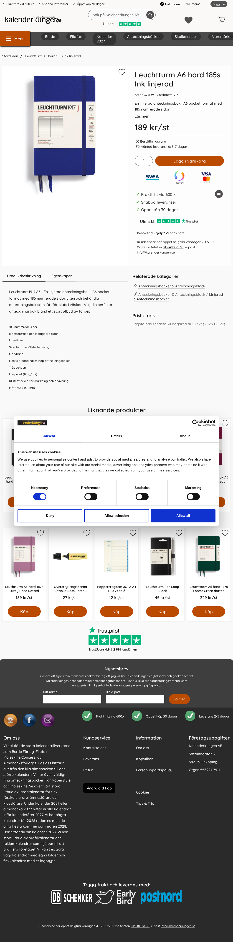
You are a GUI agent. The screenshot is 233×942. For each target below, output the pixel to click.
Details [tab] (116, 436)
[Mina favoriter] (188, 20)
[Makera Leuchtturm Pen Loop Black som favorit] (178, 533)
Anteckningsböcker (143, 36)
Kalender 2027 (104, 38)
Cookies (143, 792)
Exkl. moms (192, 4)
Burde (50, 36)
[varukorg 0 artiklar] (222, 20)
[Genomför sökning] (150, 15)
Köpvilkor (144, 759)
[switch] (90, 496)
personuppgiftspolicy (145, 685)
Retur (88, 770)
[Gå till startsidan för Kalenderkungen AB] (33, 20)
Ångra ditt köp (99, 788)
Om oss (142, 747)
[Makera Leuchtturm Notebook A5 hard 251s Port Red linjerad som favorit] (224, 424)
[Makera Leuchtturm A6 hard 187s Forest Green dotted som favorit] (224, 533)
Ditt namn (50, 692)
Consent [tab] (48, 436)
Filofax (76, 36)
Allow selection (116, 516)
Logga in (219, 4)
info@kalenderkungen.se (156, 252)
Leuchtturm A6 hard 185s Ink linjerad (52, 56)
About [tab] (185, 436)
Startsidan (10, 56)
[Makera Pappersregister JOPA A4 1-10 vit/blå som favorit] (132, 533)
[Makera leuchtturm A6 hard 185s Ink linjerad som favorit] (121, 72)
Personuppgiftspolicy (154, 770)
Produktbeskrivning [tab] (24, 276)
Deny (50, 516)
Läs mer (142, 116)
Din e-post (113, 692)
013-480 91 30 (173, 247)
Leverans (91, 759)
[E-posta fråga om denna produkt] (219, 194)
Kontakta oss (94, 747)
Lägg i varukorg (189, 160)
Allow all (183, 516)
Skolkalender (186, 36)
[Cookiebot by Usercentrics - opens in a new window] (195, 422)
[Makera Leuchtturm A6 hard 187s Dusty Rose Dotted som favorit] (40, 533)
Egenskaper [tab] (61, 276)
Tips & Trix (145, 803)
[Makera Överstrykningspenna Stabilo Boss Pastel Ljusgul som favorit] (86, 533)
